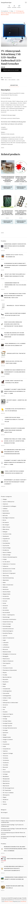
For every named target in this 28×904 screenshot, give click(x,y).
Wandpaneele (6, 778)
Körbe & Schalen (7, 624)
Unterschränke (6, 772)
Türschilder (5, 765)
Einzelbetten (6, 550)
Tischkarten (6, 762)
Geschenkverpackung (8, 578)
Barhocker (5, 515)
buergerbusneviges (6, 2)
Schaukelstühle (6, 688)
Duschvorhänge (7, 548)
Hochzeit (5, 601)
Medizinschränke (7, 651)
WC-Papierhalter (7, 790)
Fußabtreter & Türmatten (9, 564)
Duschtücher (6, 545)
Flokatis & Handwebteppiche (10, 557)
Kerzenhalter (6, 610)
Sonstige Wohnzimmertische (10, 728)
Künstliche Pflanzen (7, 633)
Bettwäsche (6, 522)
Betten (4, 520)
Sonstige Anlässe (7, 721)
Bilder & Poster (6, 527)
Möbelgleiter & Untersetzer (9, 654)
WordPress (23, 901)
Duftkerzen (5, 541)
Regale (4, 684)
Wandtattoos (6, 781)
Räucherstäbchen (7, 677)
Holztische (5, 605)
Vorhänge (5, 774)
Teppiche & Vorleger (8, 753)
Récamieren (5, 681)
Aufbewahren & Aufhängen (9, 506)
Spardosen (5, 732)
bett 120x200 (12, 79)
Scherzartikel (6, 693)
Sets (4, 709)
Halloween (5, 587)
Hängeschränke (6, 594)
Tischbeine (5, 758)
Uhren (4, 769)
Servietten (5, 705)
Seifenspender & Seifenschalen (10, 702)
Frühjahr (5, 559)
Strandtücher (6, 744)
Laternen (5, 635)
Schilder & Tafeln (7, 698)
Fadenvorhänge (6, 554)
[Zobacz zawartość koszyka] (18, 6)
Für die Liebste (6, 561)
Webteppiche (6, 795)
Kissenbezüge (6, 617)
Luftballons (5, 645)
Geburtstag (6, 575)
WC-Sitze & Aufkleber (8, 792)
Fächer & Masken (7, 552)
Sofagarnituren (6, 716)
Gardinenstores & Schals (9, 568)
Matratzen (5, 649)
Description (14, 85)
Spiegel (4, 735)
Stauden (5, 742)
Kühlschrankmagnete (8, 631)
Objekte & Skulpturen (8, 661)
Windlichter (5, 799)
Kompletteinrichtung (8, 621)
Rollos (4, 686)
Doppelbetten (6, 538)
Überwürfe (5, 767)
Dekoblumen (6, 536)
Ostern (4, 665)
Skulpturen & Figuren (8, 714)
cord (18, 79)
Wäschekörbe (6, 783)
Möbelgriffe (5, 656)
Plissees (5, 672)
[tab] (14, 85)
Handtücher (6, 589)
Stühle (4, 746)
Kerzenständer (6, 612)
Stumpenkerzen (6, 748)
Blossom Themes (9, 901)
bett (6, 79)
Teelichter (5, 751)
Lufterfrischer (6, 647)
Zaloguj (14, 7)
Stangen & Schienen (8, 739)
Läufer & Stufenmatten (8, 638)
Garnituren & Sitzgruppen (9, 573)
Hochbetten (6, 596)
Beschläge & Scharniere (8, 518)
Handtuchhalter (7, 591)
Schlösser (5, 700)
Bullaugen (5, 531)
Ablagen (5, 499)
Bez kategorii (6, 524)
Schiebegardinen (7, 695)
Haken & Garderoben (8, 585)
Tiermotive (5, 755)
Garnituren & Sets (7, 571)
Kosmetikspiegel (7, 626)
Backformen (6, 511)
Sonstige (5, 718)
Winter (4, 802)
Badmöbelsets (6, 513)
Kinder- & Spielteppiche (9, 615)
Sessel (4, 707)
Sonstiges (5, 730)
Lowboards (5, 642)
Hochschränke (6, 598)
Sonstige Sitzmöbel (7, 723)
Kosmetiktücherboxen (8, 628)
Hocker (4, 603)
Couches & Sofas (7, 534)
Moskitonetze (6, 658)
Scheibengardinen (7, 691)
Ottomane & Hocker (8, 668)
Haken (4, 582)
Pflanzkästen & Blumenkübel (10, 670)
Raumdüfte (5, 679)
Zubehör (5, 804)
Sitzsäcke (5, 712)
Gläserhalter (6, 580)
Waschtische (6, 785)
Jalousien (5, 608)
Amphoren (5, 504)
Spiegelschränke (7, 737)
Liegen (4, 640)
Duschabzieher (6, 543)
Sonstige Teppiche (7, 725)
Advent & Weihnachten (8, 501)
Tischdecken (6, 760)
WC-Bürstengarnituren (8, 788)
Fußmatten (5, 566)
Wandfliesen (6, 776)
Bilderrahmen (6, 529)
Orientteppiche (6, 663)
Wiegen (4, 797)
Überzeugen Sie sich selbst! (11, 70)
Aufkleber (5, 508)
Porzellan (5, 675)
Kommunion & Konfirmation (9, 619)
